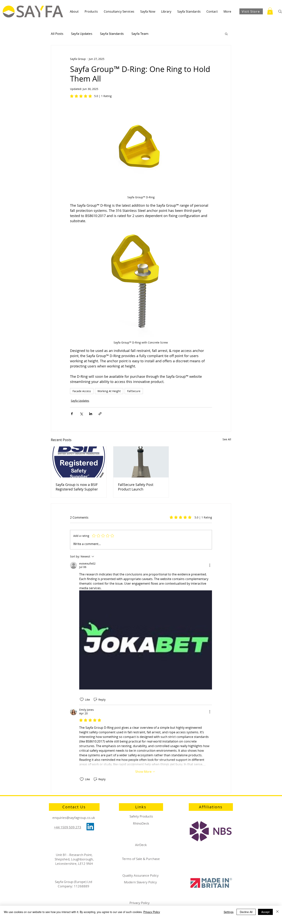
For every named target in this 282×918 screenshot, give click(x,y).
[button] (74, 11)
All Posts (57, 33)
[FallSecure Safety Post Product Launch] (141, 461)
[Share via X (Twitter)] (81, 413)
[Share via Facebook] (72, 413)
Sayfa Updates (81, 33)
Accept (265, 912)
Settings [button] (228, 912)
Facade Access (82, 391)
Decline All (246, 912)
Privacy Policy (151, 912)
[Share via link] (100, 413)
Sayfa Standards (112, 33)
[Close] (277, 912)
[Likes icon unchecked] (81, 699)
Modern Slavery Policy (140, 882)
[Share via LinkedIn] (90, 413)
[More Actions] (209, 565)
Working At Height (109, 391)
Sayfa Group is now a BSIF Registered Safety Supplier (77, 486)
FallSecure (133, 391)
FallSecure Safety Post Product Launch (135, 486)
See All (227, 439)
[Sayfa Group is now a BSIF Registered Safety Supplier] (78, 461)
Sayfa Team (139, 33)
